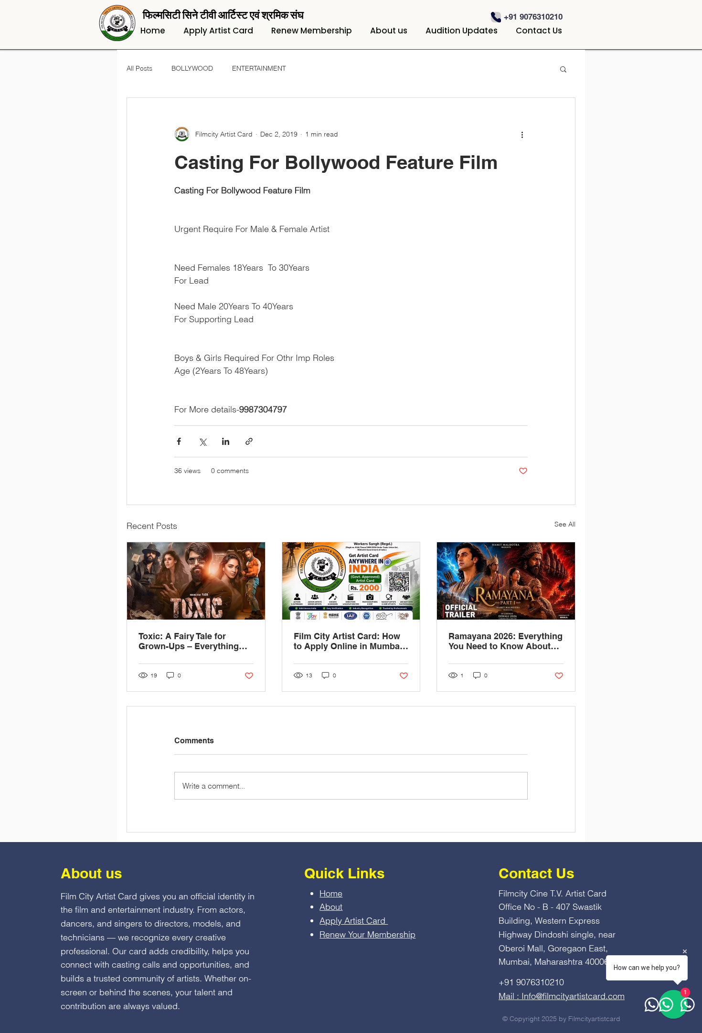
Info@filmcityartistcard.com (573, 996)
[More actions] (522, 134)
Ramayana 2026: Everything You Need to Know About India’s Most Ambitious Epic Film (505, 641)
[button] (563, 69)
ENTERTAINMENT (259, 68)
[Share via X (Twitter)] (202, 441)
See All (564, 524)
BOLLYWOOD (192, 68)
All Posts (139, 68)
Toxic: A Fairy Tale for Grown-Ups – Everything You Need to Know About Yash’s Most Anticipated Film (189, 641)
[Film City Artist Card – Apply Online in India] (351, 581)
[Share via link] (249, 441)
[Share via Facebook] (178, 441)
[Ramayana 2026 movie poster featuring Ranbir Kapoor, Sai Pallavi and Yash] (506, 581)
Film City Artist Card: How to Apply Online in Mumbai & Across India (348, 641)
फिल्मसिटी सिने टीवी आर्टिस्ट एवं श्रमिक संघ (223, 14)
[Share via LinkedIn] (225, 441)
